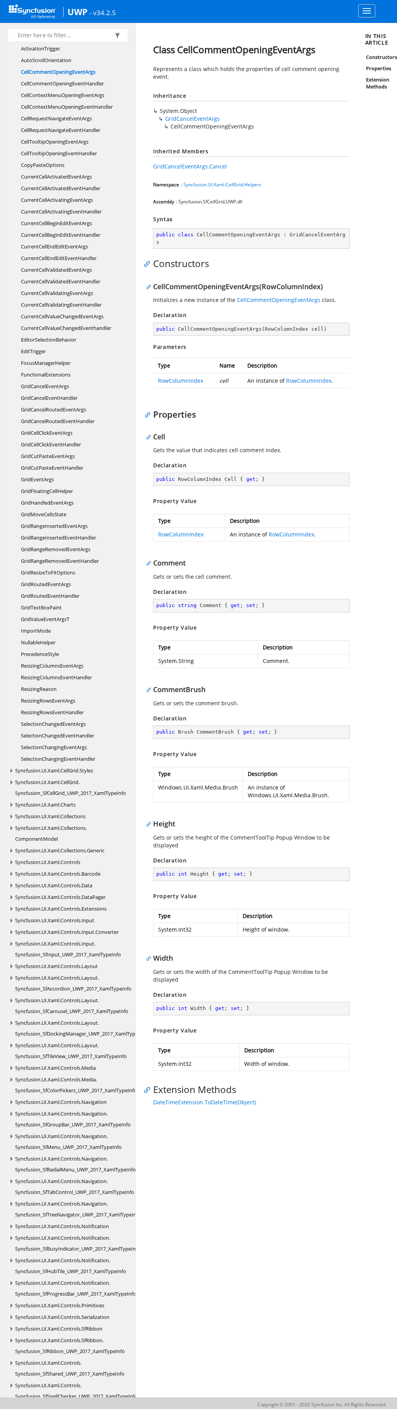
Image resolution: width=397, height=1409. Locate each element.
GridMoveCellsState (43, 514)
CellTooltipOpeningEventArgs (54, 141)
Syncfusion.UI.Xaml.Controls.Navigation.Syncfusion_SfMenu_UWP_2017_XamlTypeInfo (68, 1141)
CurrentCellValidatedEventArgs (56, 269)
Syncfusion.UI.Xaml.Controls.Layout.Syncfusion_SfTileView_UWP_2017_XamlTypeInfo (71, 1051)
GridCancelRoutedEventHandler (58, 421)
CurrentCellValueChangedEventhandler (66, 327)
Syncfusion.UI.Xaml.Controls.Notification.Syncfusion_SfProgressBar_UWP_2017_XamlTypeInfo (75, 1288)
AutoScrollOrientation (46, 60)
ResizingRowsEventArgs (48, 700)
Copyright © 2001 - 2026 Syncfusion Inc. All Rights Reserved (321, 1404)
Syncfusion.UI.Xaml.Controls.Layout (56, 966)
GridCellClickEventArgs (46, 432)
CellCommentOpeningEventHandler (62, 83)
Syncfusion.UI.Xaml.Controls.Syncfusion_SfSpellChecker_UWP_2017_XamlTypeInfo (76, 1391)
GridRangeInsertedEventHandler (58, 537)
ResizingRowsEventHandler (52, 712)
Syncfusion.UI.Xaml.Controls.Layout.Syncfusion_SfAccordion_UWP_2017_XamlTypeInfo (73, 983)
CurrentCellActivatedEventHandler (60, 188)
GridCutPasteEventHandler (52, 467)
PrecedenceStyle (40, 654)
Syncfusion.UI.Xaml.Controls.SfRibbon (58, 1328)
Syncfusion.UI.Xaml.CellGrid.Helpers (222, 184)
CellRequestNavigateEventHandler (60, 130)
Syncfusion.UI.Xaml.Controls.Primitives (59, 1305)
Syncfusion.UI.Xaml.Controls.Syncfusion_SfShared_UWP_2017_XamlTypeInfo (69, 1368)
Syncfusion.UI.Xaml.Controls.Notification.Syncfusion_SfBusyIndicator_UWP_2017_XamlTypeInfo (77, 1243)
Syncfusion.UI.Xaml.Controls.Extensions (61, 908)
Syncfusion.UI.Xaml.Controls (47, 862)
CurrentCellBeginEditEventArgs (56, 223)
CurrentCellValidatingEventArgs (57, 293)
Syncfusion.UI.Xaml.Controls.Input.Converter (67, 931)
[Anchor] (149, 264)
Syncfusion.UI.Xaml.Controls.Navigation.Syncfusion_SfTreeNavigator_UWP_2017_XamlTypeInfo (78, 1209)
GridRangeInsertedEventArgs (54, 525)
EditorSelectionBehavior (48, 339)
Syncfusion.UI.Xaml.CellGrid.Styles (54, 770)
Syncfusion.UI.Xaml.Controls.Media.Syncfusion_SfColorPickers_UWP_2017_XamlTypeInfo (76, 1085)
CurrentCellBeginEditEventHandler (60, 234)
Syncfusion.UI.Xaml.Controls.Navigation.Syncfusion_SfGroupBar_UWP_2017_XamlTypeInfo (73, 1119)
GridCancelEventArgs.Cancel (190, 166)
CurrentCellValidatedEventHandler (60, 281)
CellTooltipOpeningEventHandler (59, 153)
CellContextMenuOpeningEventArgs (62, 95)
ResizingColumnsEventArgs (52, 665)
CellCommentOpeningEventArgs (58, 71)
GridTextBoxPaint (41, 607)
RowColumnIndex (180, 380)
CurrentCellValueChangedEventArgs (62, 316)
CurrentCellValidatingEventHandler (61, 304)
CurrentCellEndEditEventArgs (54, 246)
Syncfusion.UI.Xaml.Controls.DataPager (60, 897)
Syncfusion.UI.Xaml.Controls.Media (55, 1067)
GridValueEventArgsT (45, 619)
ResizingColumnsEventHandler (56, 677)
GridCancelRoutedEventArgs (53, 409)
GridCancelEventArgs (45, 386)
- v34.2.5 (103, 12)
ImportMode (36, 630)
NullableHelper (38, 642)
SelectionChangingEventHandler (58, 758)
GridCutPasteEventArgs (48, 456)
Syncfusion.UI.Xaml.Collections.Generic (59, 850)
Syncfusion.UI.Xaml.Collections (50, 816)
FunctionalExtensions (46, 374)
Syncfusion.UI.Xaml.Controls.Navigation (61, 1101)
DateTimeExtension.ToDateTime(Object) (204, 1102)
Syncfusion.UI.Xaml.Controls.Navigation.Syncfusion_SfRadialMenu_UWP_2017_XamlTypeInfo (75, 1164)
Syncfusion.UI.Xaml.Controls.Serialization (62, 1317)
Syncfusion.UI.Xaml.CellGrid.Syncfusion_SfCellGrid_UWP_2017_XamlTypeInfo (70, 787)
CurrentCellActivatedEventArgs (56, 176)
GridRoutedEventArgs (46, 584)
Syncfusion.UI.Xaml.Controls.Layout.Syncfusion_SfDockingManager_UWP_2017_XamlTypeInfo (81, 1028)
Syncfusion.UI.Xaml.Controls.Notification (62, 1226)
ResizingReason (39, 688)
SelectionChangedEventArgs (53, 723)
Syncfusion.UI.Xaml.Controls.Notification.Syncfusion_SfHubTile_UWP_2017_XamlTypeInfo (70, 1266)
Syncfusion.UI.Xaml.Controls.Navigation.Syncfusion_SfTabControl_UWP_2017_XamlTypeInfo (74, 1187)
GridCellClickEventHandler (51, 444)
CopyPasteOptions (42, 164)
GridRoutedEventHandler (50, 595)
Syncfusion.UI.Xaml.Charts (45, 804)
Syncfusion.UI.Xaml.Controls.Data (53, 885)
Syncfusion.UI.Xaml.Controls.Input (54, 920)
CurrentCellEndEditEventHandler (59, 258)
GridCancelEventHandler (49, 397)
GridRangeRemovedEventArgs (55, 549)
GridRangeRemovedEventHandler (60, 560)
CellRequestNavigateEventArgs (56, 118)
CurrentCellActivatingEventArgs (57, 199)
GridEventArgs (37, 479)
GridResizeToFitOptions (48, 572)
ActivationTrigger (40, 48)
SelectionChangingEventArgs (54, 747)
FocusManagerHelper (46, 362)
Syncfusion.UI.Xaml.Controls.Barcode (57, 873)
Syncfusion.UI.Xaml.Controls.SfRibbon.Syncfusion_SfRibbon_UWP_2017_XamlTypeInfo (70, 1346)
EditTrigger (33, 351)
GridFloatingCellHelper (47, 491)
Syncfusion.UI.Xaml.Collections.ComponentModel (51, 833)
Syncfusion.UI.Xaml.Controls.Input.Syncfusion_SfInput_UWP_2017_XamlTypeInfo (68, 949)
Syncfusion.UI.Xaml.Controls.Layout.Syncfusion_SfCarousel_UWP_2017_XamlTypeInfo (71, 1006)
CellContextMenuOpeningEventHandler (67, 106)
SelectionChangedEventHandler (57, 735)
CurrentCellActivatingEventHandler (61, 211)
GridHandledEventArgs (47, 502)
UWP (77, 11)
